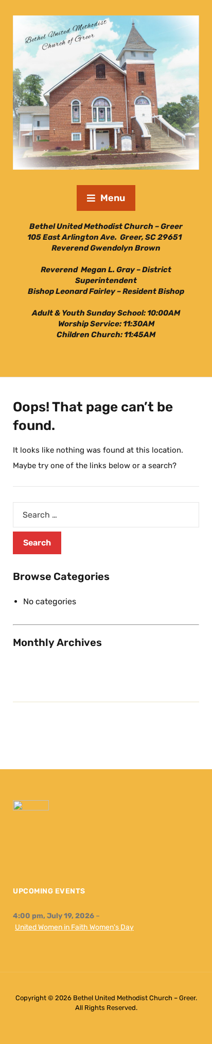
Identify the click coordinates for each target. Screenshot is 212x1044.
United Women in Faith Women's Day (74, 927)
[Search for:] (106, 514)
